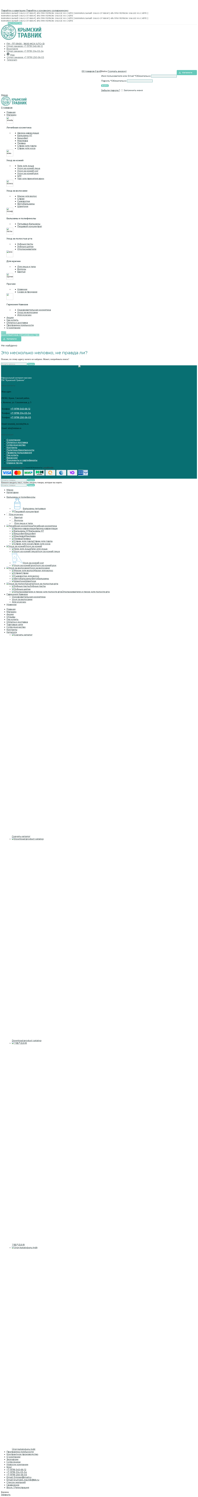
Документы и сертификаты (21, 460)
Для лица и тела (26, 266)
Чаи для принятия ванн (30, 178)
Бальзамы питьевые (34, 508)
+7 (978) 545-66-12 (20, 409)
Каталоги (187, 72)
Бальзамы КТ (24, 135)
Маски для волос (27, 196)
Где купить (12, 455)
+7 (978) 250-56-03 (21, 417)
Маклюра (22, 140)
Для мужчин (24, 315)
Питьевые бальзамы (28, 224)
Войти (105, 86)
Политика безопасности (20, 450)
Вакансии (12, 457)
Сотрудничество (16, 445)
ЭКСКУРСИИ (15, 23)
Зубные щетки (25, 246)
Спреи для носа (26, 148)
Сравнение (12, 1485)
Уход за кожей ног (27, 171)
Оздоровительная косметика (34, 310)
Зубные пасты (25, 244)
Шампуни (22, 206)
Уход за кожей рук (27, 173)
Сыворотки (23, 201)
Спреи (21, 198)
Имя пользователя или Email (126, 76)
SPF (19, 176)
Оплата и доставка (17, 442)
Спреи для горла (27, 145)
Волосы (21, 269)
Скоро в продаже (27, 292)
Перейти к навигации (13, 10)
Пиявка (21, 143)
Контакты (11, 447)
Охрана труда (14, 463)
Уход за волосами (27, 312)
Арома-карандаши (28, 133)
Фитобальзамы (26, 204)
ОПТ (3, 332)
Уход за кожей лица (28, 168)
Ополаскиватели (26, 249)
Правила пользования (19, 452)
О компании (13, 440)
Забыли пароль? (110, 90)
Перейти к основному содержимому (47, 10)
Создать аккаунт (117, 71)
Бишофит (22, 138)
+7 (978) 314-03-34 (21, 413)
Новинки (22, 289)
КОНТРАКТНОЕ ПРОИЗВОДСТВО (20, 335)
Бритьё (21, 271)
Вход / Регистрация (17, 1487)
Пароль (113, 81)
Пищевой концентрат (29, 226)
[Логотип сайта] (21, 39)
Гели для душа (25, 166)
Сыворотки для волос (26, 576)
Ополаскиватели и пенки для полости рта (86, 591)
